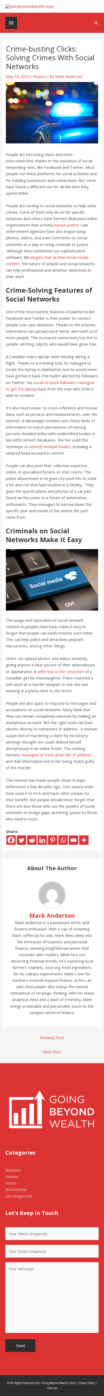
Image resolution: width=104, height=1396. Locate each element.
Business (13, 1170)
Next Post (52, 1051)
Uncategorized (18, 1196)
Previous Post (52, 1037)
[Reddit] (32, 840)
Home (10, 1183)
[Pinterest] (52, 840)
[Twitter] (21, 840)
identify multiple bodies (50, 446)
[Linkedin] (42, 840)
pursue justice (66, 225)
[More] (84, 840)
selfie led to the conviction (60, 671)
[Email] (73, 840)
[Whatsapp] (63, 840)
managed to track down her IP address (56, 754)
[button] (96, 22)
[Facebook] (11, 840)
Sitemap (52, 1388)
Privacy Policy (86, 1383)
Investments (16, 1189)
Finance (39, 76)
